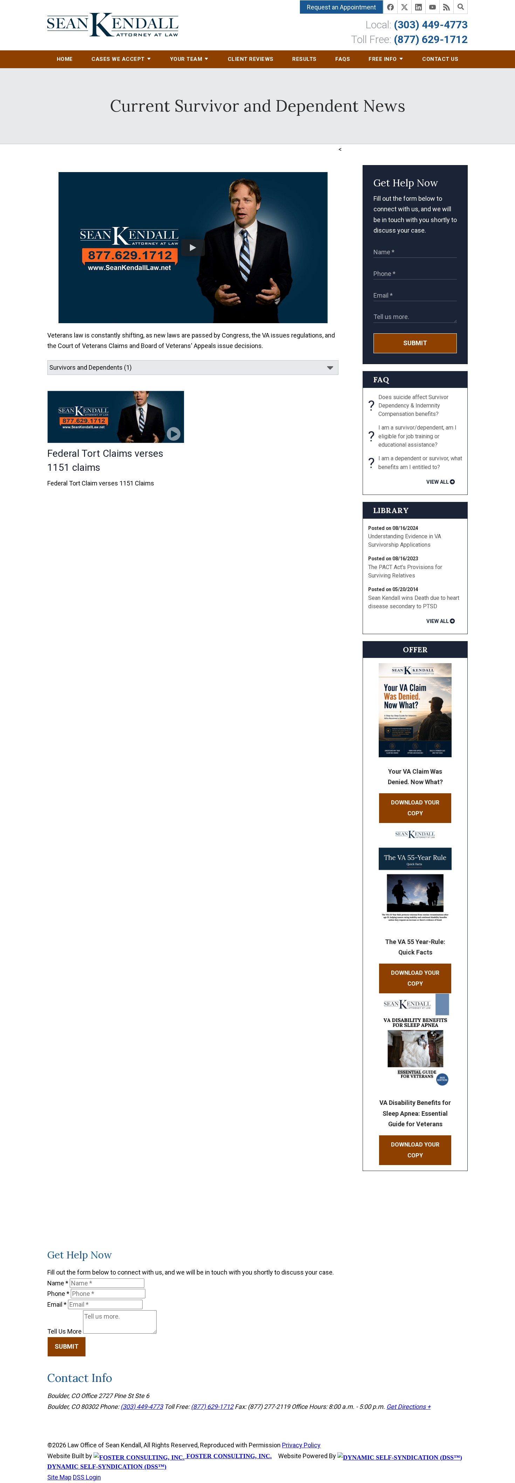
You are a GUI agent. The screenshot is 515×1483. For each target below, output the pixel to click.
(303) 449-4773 (431, 25)
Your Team (186, 59)
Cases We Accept (118, 59)
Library (391, 510)
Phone (58, 1293)
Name (57, 1283)
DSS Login (87, 1477)
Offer (415, 649)
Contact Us (440, 59)
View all (437, 482)
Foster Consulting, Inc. (228, 1456)
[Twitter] (405, 7)
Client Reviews (251, 59)
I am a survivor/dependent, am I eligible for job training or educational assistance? (412, 436)
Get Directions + (408, 1406)
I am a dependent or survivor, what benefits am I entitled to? (415, 463)
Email (57, 1304)
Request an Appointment (341, 7)
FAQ (381, 379)
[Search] (461, 7)
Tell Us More (64, 1331)
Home (65, 59)
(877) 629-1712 (431, 39)
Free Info (383, 59)
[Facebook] (391, 7)
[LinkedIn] (419, 7)
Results (304, 59)
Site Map (59, 1477)
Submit (415, 343)
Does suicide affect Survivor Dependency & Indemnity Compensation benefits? (408, 406)
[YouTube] (433, 7)
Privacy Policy (301, 1445)
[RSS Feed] (447, 7)
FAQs (342, 59)
